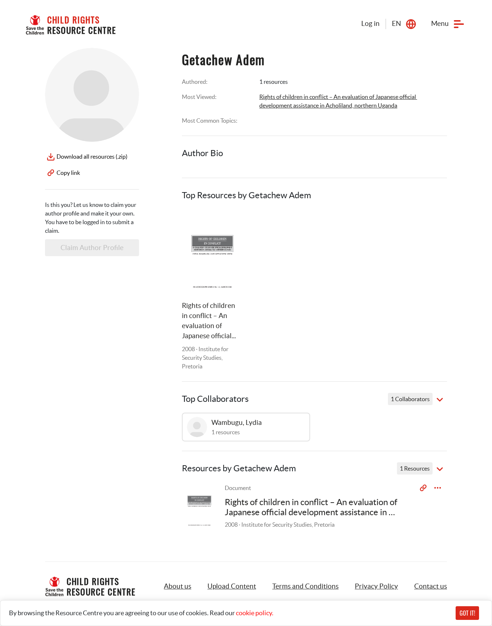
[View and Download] (437, 488)
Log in (370, 23)
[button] (231, 586)
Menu (440, 23)
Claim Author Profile (92, 247)
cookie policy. (254, 613)
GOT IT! (467, 613)
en (396, 23)
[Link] (227, 223)
